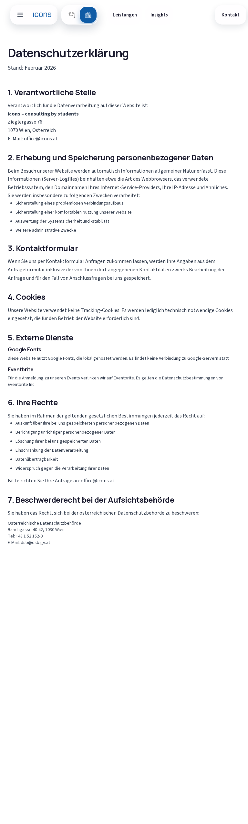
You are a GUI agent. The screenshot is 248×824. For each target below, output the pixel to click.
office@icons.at (41, 138)
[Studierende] (71, 14)
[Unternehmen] (88, 14)
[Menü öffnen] (20, 15)
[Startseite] (43, 15)
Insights (159, 14)
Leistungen (125, 14)
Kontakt (231, 14)
